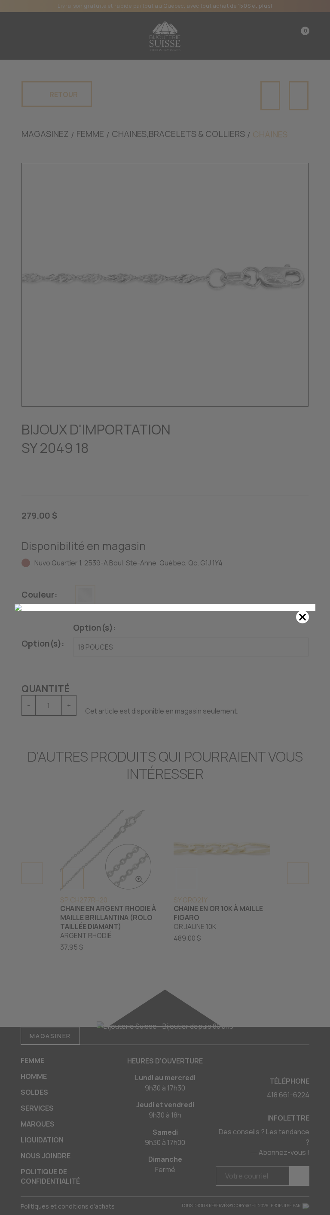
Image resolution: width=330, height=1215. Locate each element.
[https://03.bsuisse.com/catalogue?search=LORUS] (165, 607)
